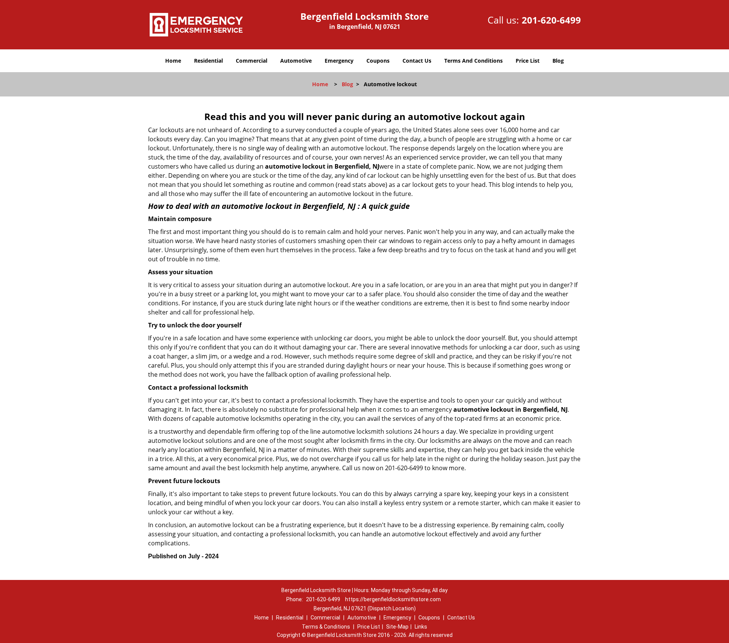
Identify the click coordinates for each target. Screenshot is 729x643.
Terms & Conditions (326, 627)
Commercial (251, 60)
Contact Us (416, 60)
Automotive (296, 60)
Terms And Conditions (473, 60)
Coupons (378, 60)
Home (173, 60)
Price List (528, 60)
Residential (208, 60)
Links (421, 627)
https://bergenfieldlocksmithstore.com (393, 599)
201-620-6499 (551, 20)
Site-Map (397, 627)
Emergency (339, 60)
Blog (558, 60)
